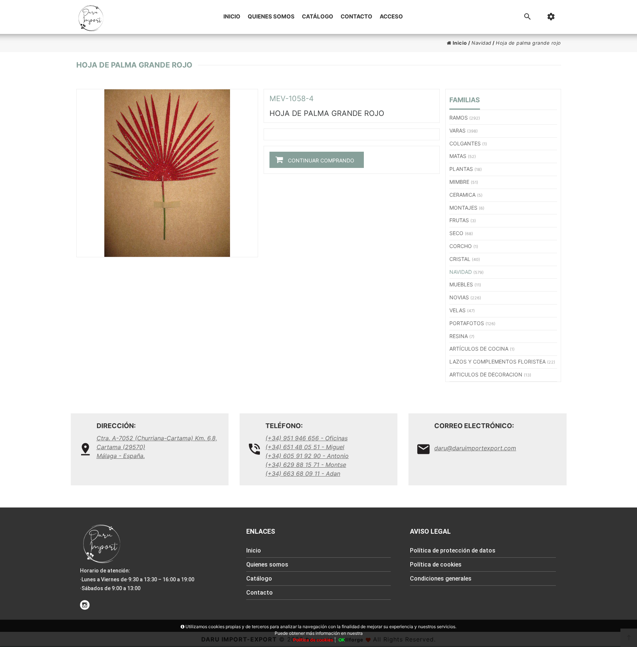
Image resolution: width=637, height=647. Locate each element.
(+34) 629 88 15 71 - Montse (305, 464)
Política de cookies (436, 564)
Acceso (391, 16)
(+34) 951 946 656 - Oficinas (306, 438)
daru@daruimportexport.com (475, 448)
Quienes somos (271, 16)
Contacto (356, 16)
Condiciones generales (440, 578)
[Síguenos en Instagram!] (85, 605)
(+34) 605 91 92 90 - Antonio (307, 456)
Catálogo (317, 16)
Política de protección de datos (452, 550)
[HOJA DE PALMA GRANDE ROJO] (167, 173)
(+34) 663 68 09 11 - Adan (302, 473)
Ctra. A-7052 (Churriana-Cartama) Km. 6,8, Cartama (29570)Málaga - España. (157, 447)
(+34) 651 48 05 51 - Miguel (304, 447)
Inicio (231, 16)
